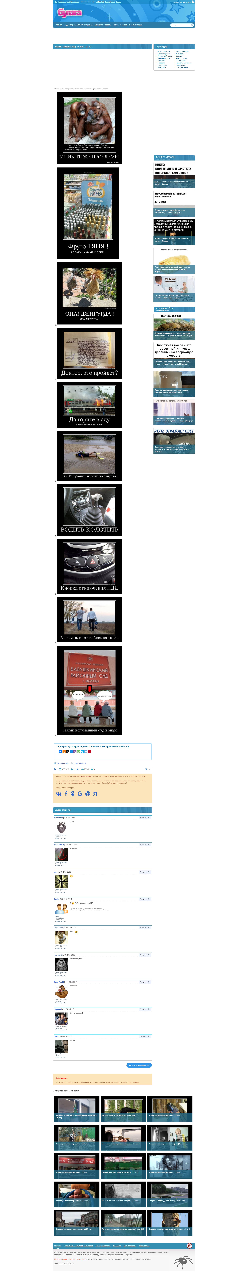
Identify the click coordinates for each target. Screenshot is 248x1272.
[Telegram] (85, 751)
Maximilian (58, 818)
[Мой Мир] (71, 751)
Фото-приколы (62, 763)
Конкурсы (162, 67)
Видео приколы (182, 51)
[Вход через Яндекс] (96, 795)
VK (97, 2)
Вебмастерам (130, 1246)
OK (103, 2)
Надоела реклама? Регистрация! (78, 25)
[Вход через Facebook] (67, 795)
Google (107, 2)
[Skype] (82, 751)
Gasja (56, 899)
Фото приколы (164, 51)
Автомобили (181, 60)
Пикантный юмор (165, 56)
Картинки (161, 60)
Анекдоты (180, 54)
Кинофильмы (181, 58)
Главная (58, 25)
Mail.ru (113, 2)
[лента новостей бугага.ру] (193, 2)
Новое (115, 25)
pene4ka (76, 769)
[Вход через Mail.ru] (89, 795)
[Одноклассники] (64, 751)
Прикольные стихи (183, 63)
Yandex (118, 2)
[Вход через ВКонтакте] (60, 795)
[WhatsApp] (78, 751)
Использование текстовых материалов (70, 1259)
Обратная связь (185, 2)
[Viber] (74, 751)
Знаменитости (164, 58)
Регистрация (75, 2)
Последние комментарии (131, 25)
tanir (56, 872)
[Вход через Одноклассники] (74, 795)
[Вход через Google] (81, 795)
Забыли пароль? (64, 2)
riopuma (57, 1009)
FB (100, 2)
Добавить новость (103, 25)
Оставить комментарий (139, 1065)
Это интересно (164, 54)
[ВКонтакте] (60, 751)
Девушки (179, 56)
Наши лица (162, 65)
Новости (161, 63)
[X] (67, 751)
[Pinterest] (89, 751)
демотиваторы (79, 763)
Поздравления (182, 67)
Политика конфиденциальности (78, 1246)
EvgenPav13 (59, 982)
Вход (56, 2)
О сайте (57, 1246)
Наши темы (180, 65)
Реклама (176, 2)
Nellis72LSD (59, 845)
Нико (56, 1036)
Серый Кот (58, 928)
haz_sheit (58, 955)
